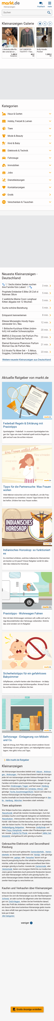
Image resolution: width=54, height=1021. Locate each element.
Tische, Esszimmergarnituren (21, 792)
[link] (10, 42)
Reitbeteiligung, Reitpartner (13, 827)
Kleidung (45, 786)
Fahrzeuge (13, 158)
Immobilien (13, 165)
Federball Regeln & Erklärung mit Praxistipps (23, 425)
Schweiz (5, 899)
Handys (37, 855)
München (18, 800)
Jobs (10, 172)
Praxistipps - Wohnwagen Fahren (23, 613)
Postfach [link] (41, 6)
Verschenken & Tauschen (20, 202)
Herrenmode (7, 869)
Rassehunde (7, 813)
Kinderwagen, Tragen (19, 786)
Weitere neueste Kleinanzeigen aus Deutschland (26, 359)
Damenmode (41, 866)
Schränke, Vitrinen (35, 789)
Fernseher (30, 857)
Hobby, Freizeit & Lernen (20, 121)
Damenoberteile (37, 852)
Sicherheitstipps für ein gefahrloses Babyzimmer (24, 675)
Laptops (17, 857)
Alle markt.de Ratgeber (17, 760)
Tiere (10, 128)
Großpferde (41, 827)
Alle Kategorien (8, 916)
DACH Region (14, 901)
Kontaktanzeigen (16, 187)
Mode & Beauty (15, 136)
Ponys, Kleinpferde (14, 830)
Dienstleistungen (16, 180)
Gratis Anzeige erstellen (29, 1009)
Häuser (39, 772)
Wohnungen (11, 774)
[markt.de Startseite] (11, 3)
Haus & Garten (15, 113)
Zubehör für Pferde (19, 833)
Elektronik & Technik (18, 150)
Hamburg (9, 800)
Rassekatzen (7, 819)
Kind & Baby (14, 143)
